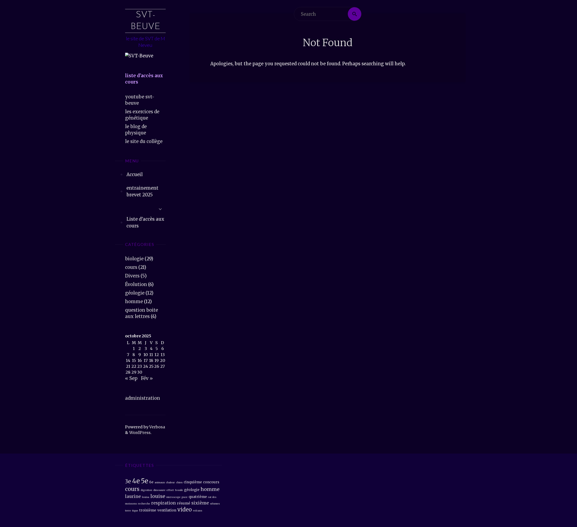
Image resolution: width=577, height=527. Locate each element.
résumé (183, 503)
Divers (132, 276)
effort (170, 490)
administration (142, 398)
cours (131, 267)
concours (211, 482)
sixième (200, 503)
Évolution (136, 284)
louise (157, 496)
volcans (197, 510)
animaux (160, 482)
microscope (173, 497)
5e (144, 481)
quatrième (198, 497)
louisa (145, 497)
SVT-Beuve (145, 21)
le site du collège (144, 141)
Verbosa (156, 426)
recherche (144, 503)
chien (179, 482)
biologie (134, 258)
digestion (146, 490)
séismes (215, 503)
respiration (163, 503)
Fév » (147, 378)
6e (151, 482)
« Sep (131, 378)
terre (128, 510)
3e (128, 481)
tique (135, 510)
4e (136, 481)
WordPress (140, 432)
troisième (147, 510)
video (184, 509)
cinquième (193, 482)
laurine (133, 496)
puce (185, 497)
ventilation (166, 510)
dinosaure (159, 490)
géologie (134, 293)
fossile (179, 490)
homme (134, 301)
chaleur (170, 482)
